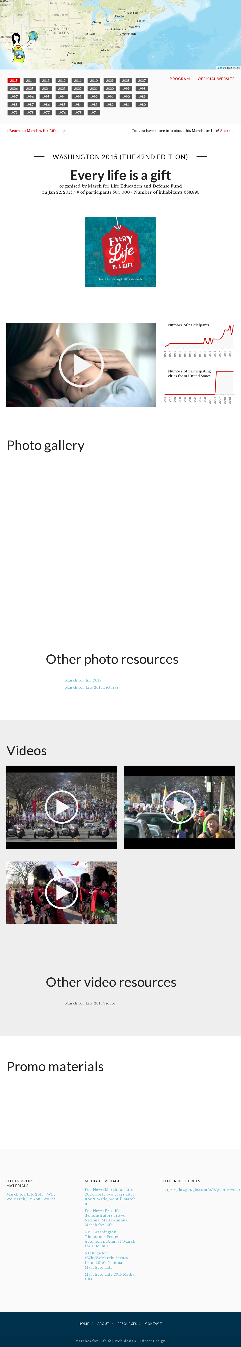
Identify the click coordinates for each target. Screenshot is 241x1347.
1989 (142, 96)
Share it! (227, 131)
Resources (127, 1324)
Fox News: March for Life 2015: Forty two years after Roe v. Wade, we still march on (110, 1197)
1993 (78, 96)
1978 (30, 112)
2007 (142, 80)
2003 (62, 88)
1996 (30, 96)
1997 (14, 96)
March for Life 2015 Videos (90, 1003)
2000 (110, 88)
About (103, 1324)
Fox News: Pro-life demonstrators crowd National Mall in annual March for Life (107, 1218)
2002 (78, 88)
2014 (30, 80)
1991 (110, 96)
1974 (94, 112)
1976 (62, 112)
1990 (126, 96)
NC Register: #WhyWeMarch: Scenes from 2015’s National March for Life (106, 1260)
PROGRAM (180, 79)
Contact (153, 1324)
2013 (46, 80)
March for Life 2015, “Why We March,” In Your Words (31, 1196)
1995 (46, 96)
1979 (14, 112)
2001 (94, 88)
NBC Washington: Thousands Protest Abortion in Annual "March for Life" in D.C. (110, 1239)
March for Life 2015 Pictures (92, 687)
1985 (62, 104)
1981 (126, 104)
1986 (46, 104)
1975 (78, 112)
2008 (126, 80)
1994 (62, 96)
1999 (126, 88)
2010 (94, 80)
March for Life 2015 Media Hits (109, 1276)
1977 (46, 112)
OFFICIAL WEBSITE (216, 79)
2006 (14, 88)
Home (84, 1324)
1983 (94, 104)
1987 (30, 104)
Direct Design (153, 1341)
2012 (62, 80)
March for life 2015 (83, 680)
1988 (14, 104)
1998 (142, 88)
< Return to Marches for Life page (35, 131)
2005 (30, 88)
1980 (142, 104)
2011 (78, 80)
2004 (46, 88)
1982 (110, 104)
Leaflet (221, 67)
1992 (94, 96)
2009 (110, 80)
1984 (78, 104)
